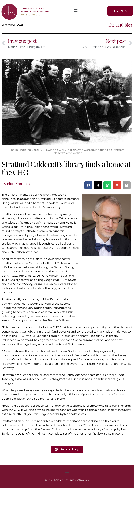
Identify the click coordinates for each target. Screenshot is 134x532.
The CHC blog (120, 25)
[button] (76, 11)
